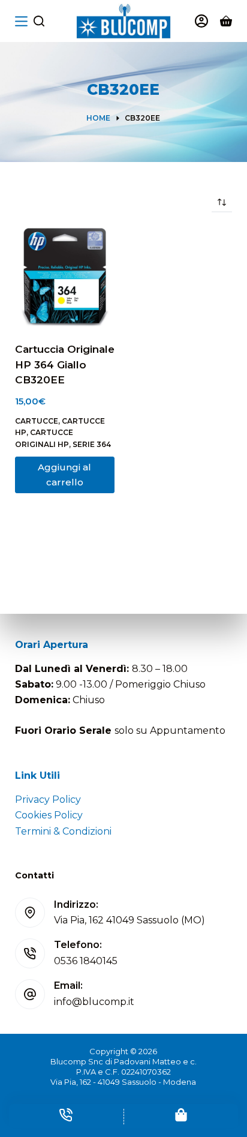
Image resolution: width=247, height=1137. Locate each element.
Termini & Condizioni (63, 831)
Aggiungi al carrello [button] (64, 474)
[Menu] (21, 21)
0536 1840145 (86, 961)
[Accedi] (201, 21)
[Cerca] (39, 21)
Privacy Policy (48, 799)
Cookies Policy (49, 815)
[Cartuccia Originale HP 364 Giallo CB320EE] (65, 277)
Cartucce (36, 420)
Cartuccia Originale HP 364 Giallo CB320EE (65, 364)
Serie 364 (92, 444)
